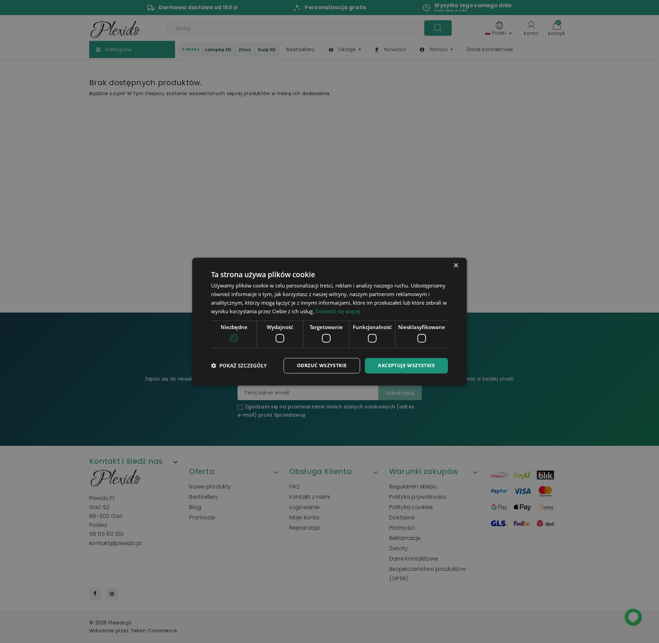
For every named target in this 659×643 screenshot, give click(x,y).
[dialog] (329, 321)
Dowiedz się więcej (337, 311)
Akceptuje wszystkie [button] (406, 365)
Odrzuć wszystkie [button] (322, 365)
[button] (239, 365)
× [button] (455, 265)
